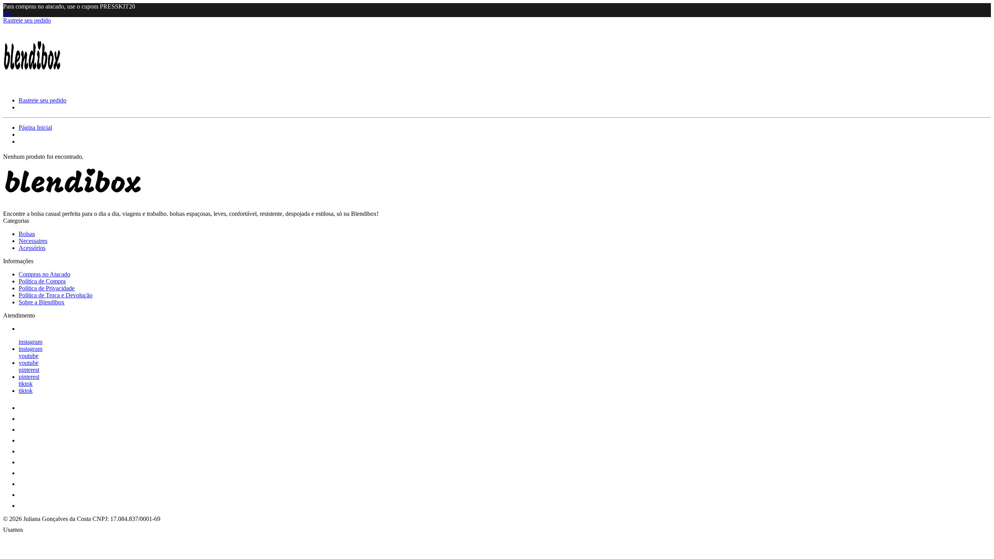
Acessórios (32, 248)
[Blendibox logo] (32, 87)
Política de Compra (42, 281)
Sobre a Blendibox (41, 302)
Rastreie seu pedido (27, 20)
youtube (28, 355)
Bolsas (27, 234)
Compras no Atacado (44, 274)
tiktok (26, 383)
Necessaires (33, 241)
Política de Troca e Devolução (55, 295)
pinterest (29, 369)
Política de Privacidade (47, 288)
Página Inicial (35, 127)
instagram (30, 342)
